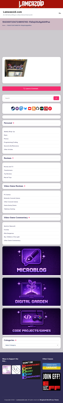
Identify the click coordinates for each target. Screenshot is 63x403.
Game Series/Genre (10, 205)
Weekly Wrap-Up (9, 131)
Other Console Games (11, 202)
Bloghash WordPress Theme (49, 400)
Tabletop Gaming (9, 209)
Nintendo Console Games (12, 198)
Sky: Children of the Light (12, 237)
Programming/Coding (11, 142)
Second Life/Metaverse (11, 146)
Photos (6, 139)
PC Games (7, 194)
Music (5, 135)
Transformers (8, 170)
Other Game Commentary (12, 240)
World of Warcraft (9, 226)
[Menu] (60, 13)
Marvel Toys (8, 177)
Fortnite (6, 230)
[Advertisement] (31, 41)
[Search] (56, 98)
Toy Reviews (8, 174)
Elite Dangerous (9, 233)
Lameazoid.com (12, 11)
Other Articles (8, 149)
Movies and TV (8, 167)
